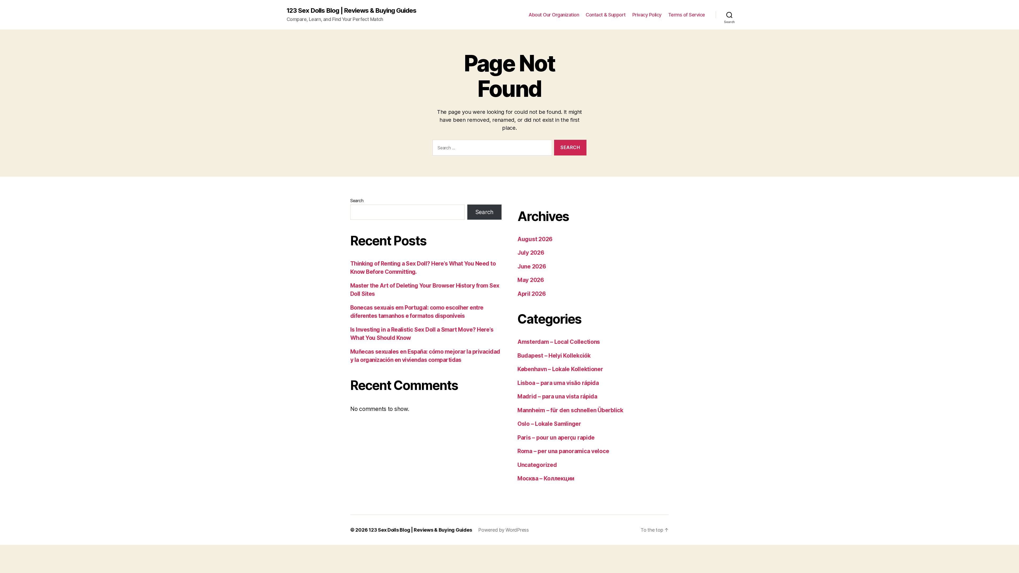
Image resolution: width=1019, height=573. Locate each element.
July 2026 (530, 252)
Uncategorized (537, 465)
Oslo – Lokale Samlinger (549, 423)
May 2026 (530, 280)
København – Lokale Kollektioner (560, 369)
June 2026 (531, 266)
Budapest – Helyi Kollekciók (554, 355)
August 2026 (534, 239)
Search (356, 200)
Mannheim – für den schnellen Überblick (570, 410)
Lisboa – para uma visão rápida (558, 383)
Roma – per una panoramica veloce (563, 451)
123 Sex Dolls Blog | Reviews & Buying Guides (351, 10)
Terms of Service (686, 15)
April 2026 (531, 293)
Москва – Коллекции (546, 478)
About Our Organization (554, 15)
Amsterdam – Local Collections (558, 341)
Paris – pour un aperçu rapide (556, 437)
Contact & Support (606, 15)
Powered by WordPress (503, 530)
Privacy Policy (647, 15)
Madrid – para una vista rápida (557, 396)
